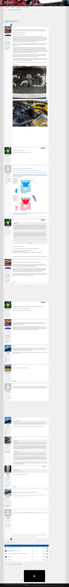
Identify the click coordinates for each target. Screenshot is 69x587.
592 (8, 38)
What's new (19, 5)
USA (8, 450)
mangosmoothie (8, 173)
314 (8, 230)
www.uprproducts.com (8, 45)
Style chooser (26, 585)
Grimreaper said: (16, 421)
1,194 (9, 520)
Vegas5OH (44, 554)
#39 (47, 365)
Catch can (10, 556)
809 (9, 375)
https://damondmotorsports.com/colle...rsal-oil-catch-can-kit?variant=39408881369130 (27, 170)
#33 (47, 166)
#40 (47, 384)
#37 (47, 320)
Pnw (8, 161)
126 (8, 177)
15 (15, 22)
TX (8, 523)
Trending (12, 7)
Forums (12, 5)
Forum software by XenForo (12, 584)
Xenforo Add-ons (24, 584)
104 (8, 354)
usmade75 (8, 444)
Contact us (39, 585)
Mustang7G (35, 5)
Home (58, 585)
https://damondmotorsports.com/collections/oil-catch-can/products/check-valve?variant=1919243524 (30, 172)
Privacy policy (53, 585)
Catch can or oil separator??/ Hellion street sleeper (17, 553)
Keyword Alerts (27, 5)
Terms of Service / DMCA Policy (45, 585)
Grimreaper (8, 391)
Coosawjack (44, 548)
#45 (47, 510)
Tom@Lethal (44, 557)
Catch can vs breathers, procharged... (15, 547)
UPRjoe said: (15, 223)
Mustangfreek (7, 22)
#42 (47, 437)
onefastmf (9, 554)
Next (15, 24)
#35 (47, 260)
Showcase (42, 5)
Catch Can (10, 559)
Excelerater (8, 372)
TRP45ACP (8, 496)
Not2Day (9, 557)
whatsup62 (9, 551)
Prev (5, 24)
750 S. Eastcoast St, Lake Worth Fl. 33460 (7, 42)
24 (8, 37)
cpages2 (9, 560)
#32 (47, 148)
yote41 (9, 548)
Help (56, 585)
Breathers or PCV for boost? (15, 550)
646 (9, 394)
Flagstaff (9, 179)
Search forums (18, 7)
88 (8, 447)
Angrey (8, 352)
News (7, 5)
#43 (47, 466)
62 (8, 519)
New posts (7, 7)
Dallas (9, 397)
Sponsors (35, 585)
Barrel (45, 551)
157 (8, 500)
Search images (26, 7)
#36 (47, 302)
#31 (47, 27)
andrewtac (8, 517)
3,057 (9, 479)
